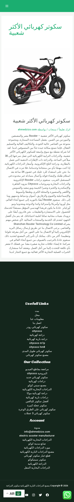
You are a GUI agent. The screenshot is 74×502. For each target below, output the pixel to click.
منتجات (52, 129)
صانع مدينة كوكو (37, 443)
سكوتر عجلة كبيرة (37, 405)
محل (37, 315)
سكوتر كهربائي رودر (37, 327)
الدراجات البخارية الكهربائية (37, 389)
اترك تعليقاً (64, 129)
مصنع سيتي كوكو (37, 385)
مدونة (37, 427)
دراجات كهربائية (37, 381)
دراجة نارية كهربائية (37, 339)
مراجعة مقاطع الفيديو (37, 369)
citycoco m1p (37, 343)
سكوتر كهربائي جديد (37, 377)
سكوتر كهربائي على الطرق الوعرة (37, 409)
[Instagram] (33, 495)
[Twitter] (40, 495)
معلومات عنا (37, 319)
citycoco (37, 331)
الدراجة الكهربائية (37, 463)
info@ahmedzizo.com (37, 431)
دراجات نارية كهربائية (37, 397)
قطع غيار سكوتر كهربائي (37, 455)
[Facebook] (47, 495)
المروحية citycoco (37, 373)
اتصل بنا (37, 322)
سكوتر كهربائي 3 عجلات (37, 413)
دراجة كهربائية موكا (37, 393)
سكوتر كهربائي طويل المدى (37, 351)
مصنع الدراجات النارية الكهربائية (37, 451)
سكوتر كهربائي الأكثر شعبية (41, 120)
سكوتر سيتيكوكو (37, 459)
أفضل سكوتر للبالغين (37, 401)
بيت (37, 310)
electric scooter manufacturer (37, 435)
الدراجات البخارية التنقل (37, 467)
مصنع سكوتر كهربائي (37, 355)
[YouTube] (26, 495)
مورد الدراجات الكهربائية (37, 447)
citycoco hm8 (37, 347)
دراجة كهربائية (37, 334)
